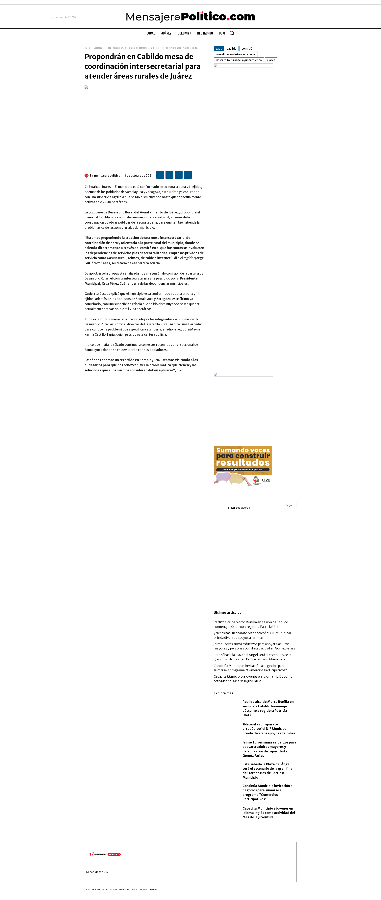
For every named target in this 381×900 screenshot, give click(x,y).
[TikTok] (97, 879)
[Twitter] (169, 175)
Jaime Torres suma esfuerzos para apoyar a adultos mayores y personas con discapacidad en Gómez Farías (254, 646)
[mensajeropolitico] (87, 176)
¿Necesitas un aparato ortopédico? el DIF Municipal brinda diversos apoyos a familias (268, 728)
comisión (248, 48)
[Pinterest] (179, 175)
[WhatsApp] (188, 175)
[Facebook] (160, 175)
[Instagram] (91, 879)
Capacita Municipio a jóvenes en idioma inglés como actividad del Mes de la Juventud (268, 812)
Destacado (99, 48)
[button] (232, 33)
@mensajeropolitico (242, 503)
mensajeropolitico (107, 175)
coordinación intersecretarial (236, 54)
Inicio (87, 48)
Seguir (289, 505)
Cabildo (232, 48)
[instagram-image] (227, 528)
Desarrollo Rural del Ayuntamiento (239, 60)
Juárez (271, 60)
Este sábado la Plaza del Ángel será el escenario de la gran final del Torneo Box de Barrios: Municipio (252, 657)
